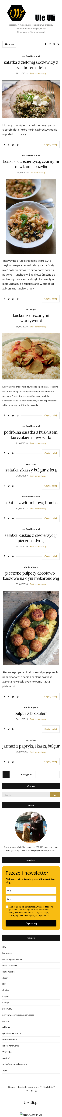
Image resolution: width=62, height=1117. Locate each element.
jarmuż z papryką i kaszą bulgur (31, 746)
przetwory (7, 1008)
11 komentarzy (38, 172)
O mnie (11, 1087)
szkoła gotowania (10, 1045)
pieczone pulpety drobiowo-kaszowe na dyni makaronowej (31, 575)
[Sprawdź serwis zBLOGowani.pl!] (31, 1114)
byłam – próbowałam (12, 959)
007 (4, 947)
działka (5, 990)
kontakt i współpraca (28, 1087)
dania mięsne (31, 567)
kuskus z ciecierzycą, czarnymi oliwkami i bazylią (31, 164)
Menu (10, 44)
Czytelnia (48, 1087)
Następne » (26, 774)
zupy (4, 1070)
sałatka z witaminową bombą (31, 502)
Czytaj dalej (50, 144)
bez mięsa (31, 309)
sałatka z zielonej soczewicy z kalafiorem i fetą (31, 65)
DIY (4, 984)
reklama (6, 1027)
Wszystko (31, 464)
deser (5, 978)
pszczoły (6, 1021)
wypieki (6, 1058)
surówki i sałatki (31, 56)
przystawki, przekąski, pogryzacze (18, 1015)
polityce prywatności (39, 915)
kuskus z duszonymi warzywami (31, 318)
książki (5, 996)
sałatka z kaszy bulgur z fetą (31, 470)
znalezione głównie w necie (14, 1064)
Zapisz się (31, 923)
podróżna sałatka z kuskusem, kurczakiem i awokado (31, 435)
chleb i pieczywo (9, 965)
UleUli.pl (31, 1102)
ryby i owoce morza (11, 1033)
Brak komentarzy (38, 73)
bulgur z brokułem (31, 713)
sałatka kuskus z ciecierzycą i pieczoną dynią (31, 538)
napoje (5, 1002)
